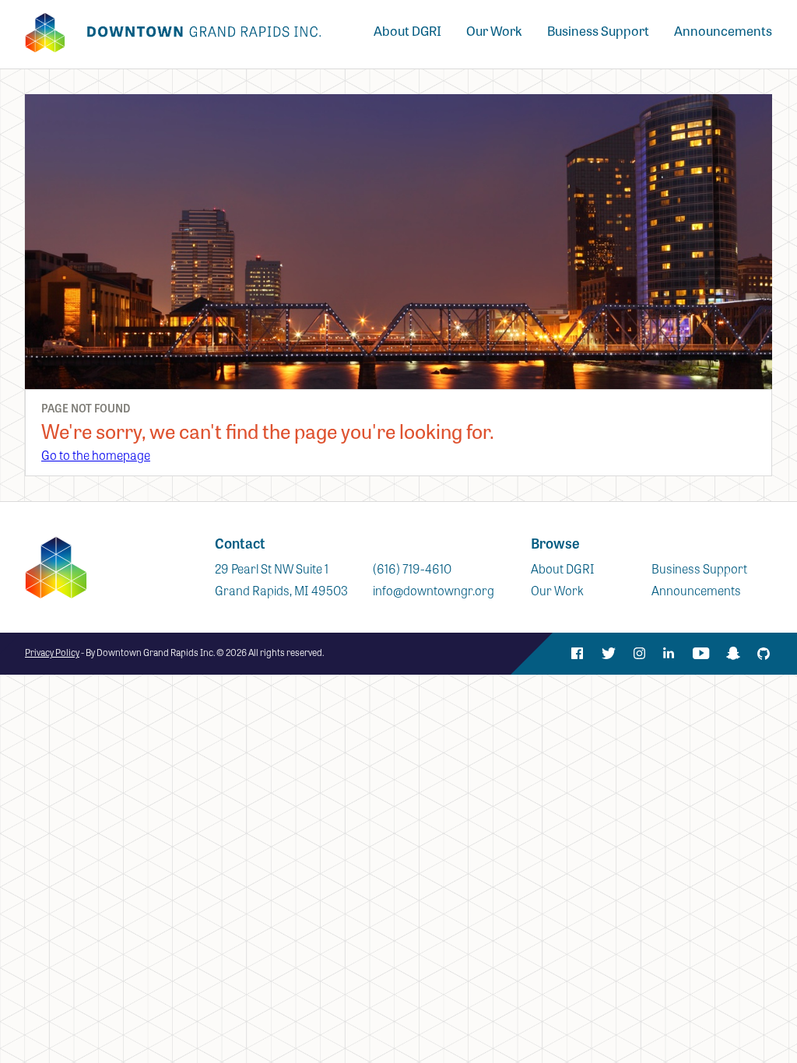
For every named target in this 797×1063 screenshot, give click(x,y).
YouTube (701, 653)
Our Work (494, 31)
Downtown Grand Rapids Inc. (173, 32)
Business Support (598, 31)
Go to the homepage (95, 455)
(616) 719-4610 (412, 568)
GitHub (763, 653)
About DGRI (407, 31)
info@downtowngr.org (433, 590)
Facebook (576, 653)
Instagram (639, 653)
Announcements (723, 31)
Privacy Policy (52, 652)
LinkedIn (670, 653)
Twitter (607, 653)
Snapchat (732, 653)
